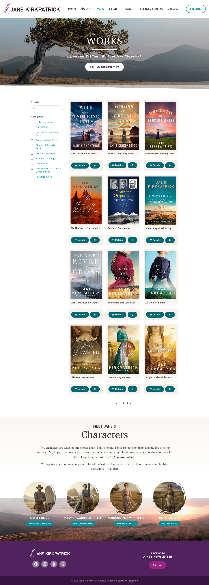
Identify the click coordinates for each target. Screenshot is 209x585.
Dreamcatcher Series (47, 140)
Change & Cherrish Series (46, 147)
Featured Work (44, 176)
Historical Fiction (45, 122)
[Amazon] (53, 564)
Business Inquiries (151, 9)
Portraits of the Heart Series (48, 133)
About (84, 9)
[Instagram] (44, 564)
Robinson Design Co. (127, 580)
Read (128, 9)
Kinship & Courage (46, 158)
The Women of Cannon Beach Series (48, 170)
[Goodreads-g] (62, 564)
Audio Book (42, 163)
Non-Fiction (42, 127)
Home (72, 9)
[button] (10, 516)
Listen (113, 9)
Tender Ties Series (46, 153)
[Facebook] (35, 564)
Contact (173, 9)
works (100, 9)
